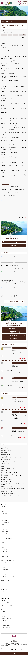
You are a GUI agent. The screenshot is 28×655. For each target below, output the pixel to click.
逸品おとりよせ (4, 591)
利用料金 (3, 567)
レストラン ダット (7, 355)
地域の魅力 (5, 34)
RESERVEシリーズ (5, 556)
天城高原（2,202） (5, 463)
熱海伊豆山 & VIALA (15, 397)
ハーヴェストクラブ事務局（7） (8, 493)
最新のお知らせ (4, 544)
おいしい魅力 (22, 34)
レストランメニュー (5, 551)
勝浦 (13, 377)
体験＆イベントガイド (5, 531)
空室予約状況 (14, 245)
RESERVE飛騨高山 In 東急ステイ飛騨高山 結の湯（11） (14, 483)
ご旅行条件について (5, 613)
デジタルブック (4, 529)
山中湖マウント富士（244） (7, 468)
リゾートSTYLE (4, 594)
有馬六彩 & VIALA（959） (7, 491)
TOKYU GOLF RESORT (5, 585)
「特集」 (3, 524)
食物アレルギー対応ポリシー (6, 618)
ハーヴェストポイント (5, 571)
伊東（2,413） (4, 465)
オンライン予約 (14, 242)
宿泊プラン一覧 (4, 549)
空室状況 (3, 506)
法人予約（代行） (5, 513)
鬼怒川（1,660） (5, 448)
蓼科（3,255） (4, 477)
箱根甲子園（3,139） (6, 454)
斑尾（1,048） (4, 470)
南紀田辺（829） (5, 484)
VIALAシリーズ (4, 553)
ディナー (15, 34)
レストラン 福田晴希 (8, 370)
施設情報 (3, 547)
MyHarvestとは (4, 600)
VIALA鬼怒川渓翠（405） (7, 450)
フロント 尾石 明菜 (7, 32)
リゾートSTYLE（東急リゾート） (18, 412)
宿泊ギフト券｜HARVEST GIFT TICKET (8, 576)
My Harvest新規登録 (5, 602)
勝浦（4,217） (4, 452)
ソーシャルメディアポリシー (6, 629)
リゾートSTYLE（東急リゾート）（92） (10, 495)
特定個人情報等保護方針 (6, 627)
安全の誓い (3, 616)
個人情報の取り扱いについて (6, 625)
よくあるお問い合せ (5, 620)
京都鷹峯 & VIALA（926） (7, 486)
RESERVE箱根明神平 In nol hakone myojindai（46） (13, 457)
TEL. (13, 332)
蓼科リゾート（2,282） (6, 481)
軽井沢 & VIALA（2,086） (7, 474)
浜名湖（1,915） (5, 466)
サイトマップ (4, 611)
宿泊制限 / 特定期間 (5, 569)
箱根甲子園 (14, 363)
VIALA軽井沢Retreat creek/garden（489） (11, 475)
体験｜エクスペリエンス (6, 536)
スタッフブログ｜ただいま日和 (7, 538)
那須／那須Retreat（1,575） (7, 447)
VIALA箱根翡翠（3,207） (7, 456)
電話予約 (3, 511)
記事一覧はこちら (14, 301)
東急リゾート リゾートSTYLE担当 (11, 420)
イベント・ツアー (5, 533)
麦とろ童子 (5, 184)
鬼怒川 (13, 348)
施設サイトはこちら (14, 328)
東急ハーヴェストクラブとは (6, 562)
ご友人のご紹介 (4, 574)
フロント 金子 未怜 (8, 405)
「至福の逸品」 (4, 526)
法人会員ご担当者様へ (5, 515)
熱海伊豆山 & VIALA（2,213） (8, 461)
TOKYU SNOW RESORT (6, 582)
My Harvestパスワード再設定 (7, 605)
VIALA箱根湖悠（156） (6, 459)
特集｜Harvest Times (5, 522)
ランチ (10, 34)
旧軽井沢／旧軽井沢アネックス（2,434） (10, 472)
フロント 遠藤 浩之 (8, 385)
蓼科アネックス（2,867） (7, 479)
